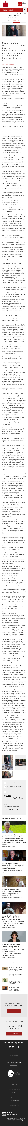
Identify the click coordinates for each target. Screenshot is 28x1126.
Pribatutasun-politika (14, 1100)
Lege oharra (14, 1097)
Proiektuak (14, 1084)
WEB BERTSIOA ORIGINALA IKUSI (14, 787)
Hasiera (8, 20)
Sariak (14, 1092)
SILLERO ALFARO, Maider (8, 64)
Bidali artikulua (14, 1033)
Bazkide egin (13, 1055)
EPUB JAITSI (10, 791)
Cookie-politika (14, 1102)
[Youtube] (13, 1047)
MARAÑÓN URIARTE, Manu (12, 812)
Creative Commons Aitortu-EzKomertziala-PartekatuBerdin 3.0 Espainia (16, 797)
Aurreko (11, 10)
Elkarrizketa (16, 20)
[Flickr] (16, 1047)
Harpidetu (14, 1011)
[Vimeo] (18, 1047)
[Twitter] (10, 1047)
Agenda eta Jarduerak (14, 1089)
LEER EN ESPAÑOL (11, 782)
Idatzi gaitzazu (13, 1065)
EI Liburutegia (14, 1087)
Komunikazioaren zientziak (11, 806)
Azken (5, 10)
